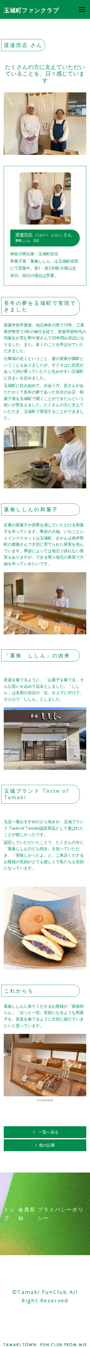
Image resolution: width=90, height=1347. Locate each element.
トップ (9, 1213)
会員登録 (27, 1213)
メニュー (82, 9)
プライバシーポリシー (61, 1213)
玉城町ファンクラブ (31, 10)
